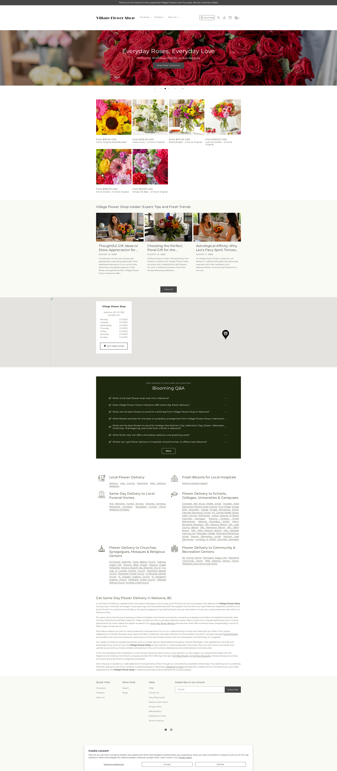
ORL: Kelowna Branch (216, 524)
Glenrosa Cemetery (156, 503)
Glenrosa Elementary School (196, 512)
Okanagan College (206, 533)
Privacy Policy (185, 757)
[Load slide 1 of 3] (161, 89)
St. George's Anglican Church (134, 576)
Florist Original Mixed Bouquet (111, 142)
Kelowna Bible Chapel (135, 565)
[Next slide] (176, 88)
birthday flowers (181, 656)
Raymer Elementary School (206, 536)
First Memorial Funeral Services (126, 503)
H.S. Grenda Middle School (225, 512)
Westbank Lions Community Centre (199, 563)
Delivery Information (158, 702)
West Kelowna (158, 483)
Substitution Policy (157, 716)
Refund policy (155, 711)
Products (100, 693)
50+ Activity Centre (192, 557)
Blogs (125, 693)
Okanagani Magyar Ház (215, 557)
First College (225, 506)
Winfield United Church (137, 582)
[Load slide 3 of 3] (169, 89)
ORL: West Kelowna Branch (206, 530)
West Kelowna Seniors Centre (222, 561)
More (168, 451)
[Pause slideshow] (182, 88)
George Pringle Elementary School (220, 509)
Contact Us (154, 693)
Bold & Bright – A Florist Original (185, 142)
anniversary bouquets (200, 656)
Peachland (142, 483)
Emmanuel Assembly (120, 562)
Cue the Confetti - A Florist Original (218, 143)
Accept (167, 764)
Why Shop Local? (157, 697)
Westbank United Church (141, 579)
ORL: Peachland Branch (212, 527)
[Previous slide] (155, 88)
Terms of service (156, 720)
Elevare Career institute (205, 506)
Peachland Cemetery (120, 506)
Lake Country (127, 483)
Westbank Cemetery (119, 509)
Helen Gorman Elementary (196, 515)
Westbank (114, 486)
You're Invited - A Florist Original (112, 192)
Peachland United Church (131, 573)
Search (125, 688)
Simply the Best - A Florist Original (150, 192)
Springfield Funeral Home (151, 506)
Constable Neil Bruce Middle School (201, 503)
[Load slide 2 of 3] (165, 89)
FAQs (151, 688)
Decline (220, 764)
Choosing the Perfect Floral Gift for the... (164, 248)
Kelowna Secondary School (213, 521)
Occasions (101, 688)
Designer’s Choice (175, 667)
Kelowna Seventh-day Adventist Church (141, 568)
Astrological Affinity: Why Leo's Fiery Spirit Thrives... (217, 248)
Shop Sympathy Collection (168, 69)
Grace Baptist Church (144, 562)
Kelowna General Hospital (194, 483)
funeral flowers (230, 634)
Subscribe (232, 689)
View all (168, 289)
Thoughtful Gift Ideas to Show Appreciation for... (118, 248)
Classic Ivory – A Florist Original (148, 142)
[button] (145, 17)
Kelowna (113, 483)
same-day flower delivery (162, 623)
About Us (100, 697)
